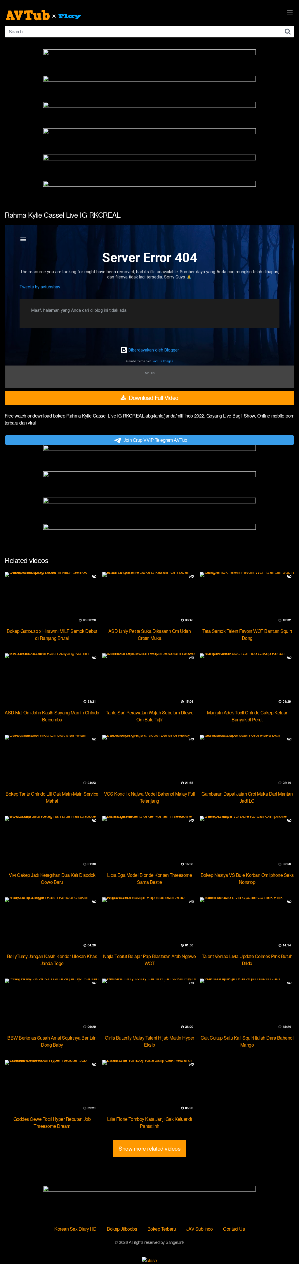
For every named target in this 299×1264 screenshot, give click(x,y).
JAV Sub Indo (199, 1228)
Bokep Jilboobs (122, 1228)
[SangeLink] (44, 15)
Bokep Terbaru (161, 1228)
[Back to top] (283, 1245)
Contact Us (234, 1228)
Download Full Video (152, 397)
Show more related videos (149, 1148)
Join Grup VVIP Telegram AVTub (155, 440)
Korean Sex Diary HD (75, 1228)
